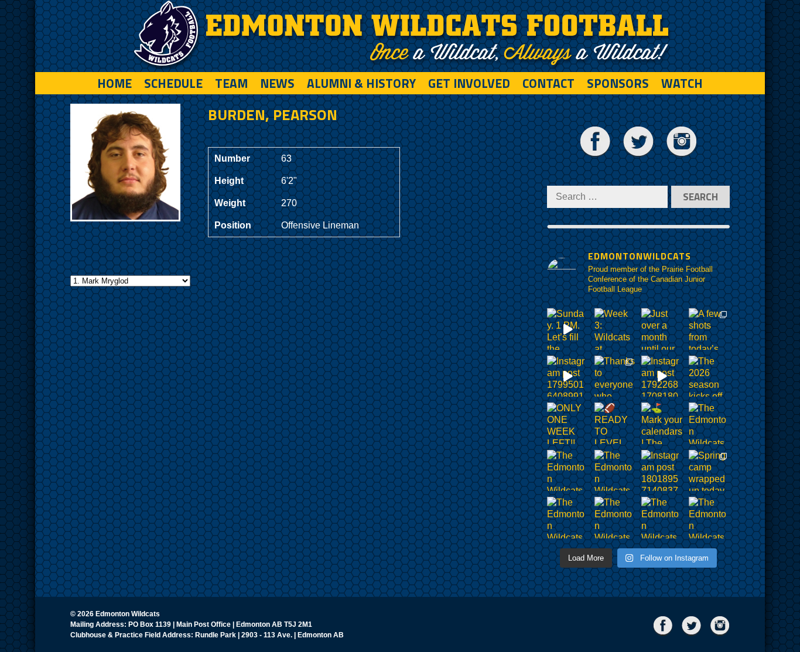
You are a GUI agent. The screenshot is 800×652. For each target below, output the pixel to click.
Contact (548, 83)
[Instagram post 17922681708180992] (662, 376)
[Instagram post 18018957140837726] (662, 470)
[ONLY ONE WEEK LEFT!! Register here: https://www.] (568, 423)
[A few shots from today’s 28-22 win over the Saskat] (709, 329)
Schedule (173, 83)
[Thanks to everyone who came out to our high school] (615, 376)
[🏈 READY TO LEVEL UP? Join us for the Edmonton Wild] (615, 423)
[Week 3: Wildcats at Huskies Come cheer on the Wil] (615, 329)
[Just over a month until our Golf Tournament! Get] (662, 329)
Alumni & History (361, 83)
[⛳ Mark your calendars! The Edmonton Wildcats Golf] (662, 423)
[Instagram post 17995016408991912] (568, 376)
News (277, 83)
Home (114, 83)
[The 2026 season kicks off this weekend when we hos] (709, 376)
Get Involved (469, 83)
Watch (682, 83)
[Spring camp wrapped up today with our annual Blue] (709, 470)
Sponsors (618, 83)
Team (231, 83)
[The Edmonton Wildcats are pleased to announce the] (709, 423)
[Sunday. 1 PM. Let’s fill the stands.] (568, 329)
